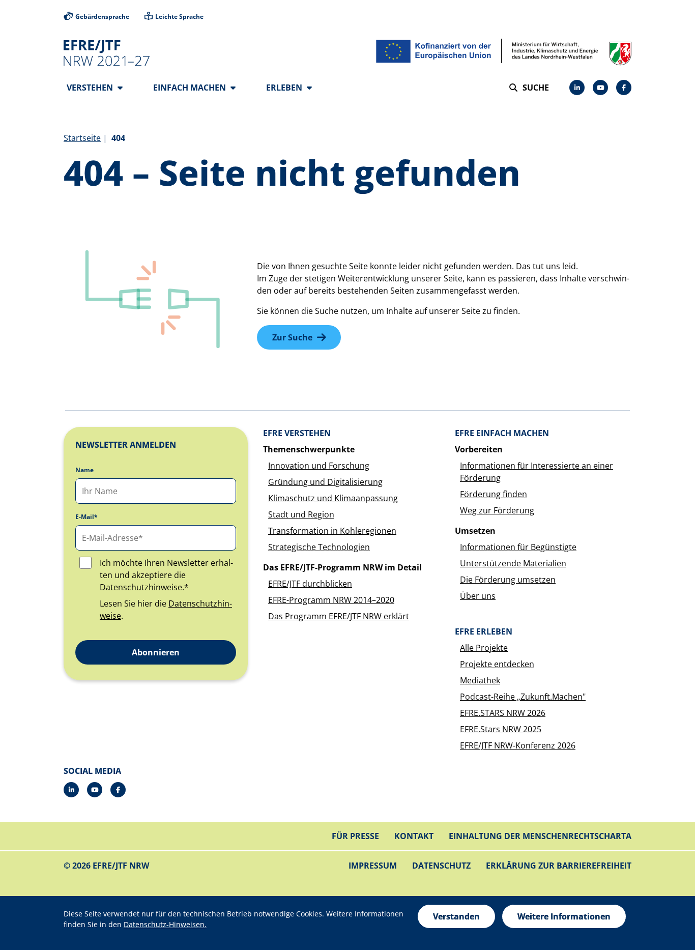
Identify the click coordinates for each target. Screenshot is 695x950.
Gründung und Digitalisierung (325, 481)
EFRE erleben (483, 631)
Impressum (373, 865)
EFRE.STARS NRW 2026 (502, 712)
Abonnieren (156, 652)
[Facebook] (623, 87)
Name (84, 470)
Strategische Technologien (319, 547)
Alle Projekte (484, 647)
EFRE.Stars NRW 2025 (500, 729)
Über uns (478, 595)
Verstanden (456, 916)
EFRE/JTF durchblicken (310, 583)
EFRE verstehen (297, 433)
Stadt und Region (301, 514)
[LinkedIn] (577, 87)
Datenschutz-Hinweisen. (165, 924)
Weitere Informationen (564, 916)
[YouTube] (600, 87)
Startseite (82, 137)
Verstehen (91, 87)
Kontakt (413, 836)
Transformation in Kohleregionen (332, 530)
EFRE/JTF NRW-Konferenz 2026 (517, 745)
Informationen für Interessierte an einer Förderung (536, 471)
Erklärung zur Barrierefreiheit (558, 865)
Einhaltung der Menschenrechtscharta (540, 836)
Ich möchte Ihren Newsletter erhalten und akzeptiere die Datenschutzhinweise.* (166, 575)
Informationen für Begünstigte (518, 547)
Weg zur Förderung (497, 510)
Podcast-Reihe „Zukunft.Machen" (523, 696)
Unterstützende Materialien (513, 563)
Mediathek (480, 680)
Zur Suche (292, 337)
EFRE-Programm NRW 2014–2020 (331, 600)
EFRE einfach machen (502, 433)
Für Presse (355, 836)
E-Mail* (86, 517)
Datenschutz (441, 865)
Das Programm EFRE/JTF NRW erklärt (338, 616)
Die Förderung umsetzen (508, 579)
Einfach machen (190, 87)
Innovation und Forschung (318, 465)
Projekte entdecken (497, 664)
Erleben (285, 87)
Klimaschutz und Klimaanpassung (333, 498)
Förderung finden (493, 494)
